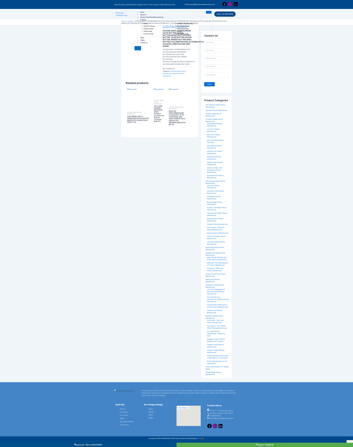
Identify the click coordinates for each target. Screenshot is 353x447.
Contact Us (143, 43)
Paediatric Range (148, 29)
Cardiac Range (147, 31)
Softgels (179, 31)
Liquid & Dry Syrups (149, 26)
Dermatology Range (183, 26)
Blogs (142, 37)
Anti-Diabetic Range (183, 34)
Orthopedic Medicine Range (185, 23)
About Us (143, 15)
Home (142, 12)
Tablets (145, 23)
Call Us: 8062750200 (93, 445)
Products (143, 20)
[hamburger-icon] (209, 12)
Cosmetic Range (148, 34)
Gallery (142, 40)
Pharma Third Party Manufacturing (151, 17)
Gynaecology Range (183, 29)
